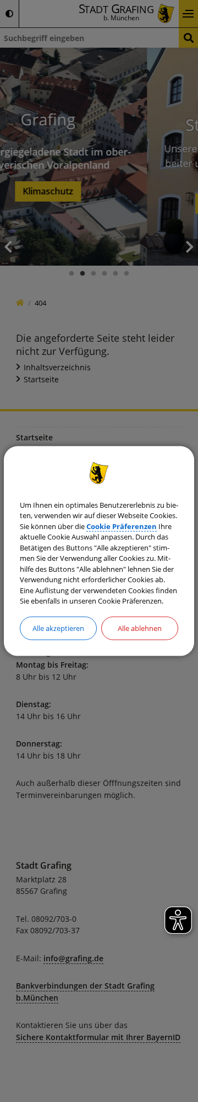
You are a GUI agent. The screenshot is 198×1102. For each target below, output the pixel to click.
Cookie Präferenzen (121, 526)
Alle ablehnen (140, 628)
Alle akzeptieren (58, 628)
